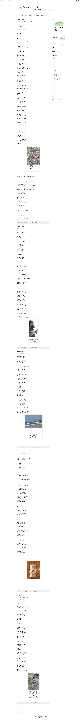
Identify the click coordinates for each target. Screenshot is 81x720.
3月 (54, 89)
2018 (53, 61)
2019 (53, 59)
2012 (53, 69)
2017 (53, 62)
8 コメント (29, 222)
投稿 (54, 97)
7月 (54, 83)
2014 (53, 66)
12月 (54, 70)
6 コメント (29, 591)
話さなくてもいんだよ (23, 354)
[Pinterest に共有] (36, 222)
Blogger (42, 717)
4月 (54, 87)
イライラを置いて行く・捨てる (26, 21)
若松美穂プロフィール (55, 49)
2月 (54, 90)
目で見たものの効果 (22, 597)
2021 (53, 57)
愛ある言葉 (20, 228)
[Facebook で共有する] (35, 222)
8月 (54, 82)
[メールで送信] (32, 222)
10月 (54, 73)
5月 (54, 86)
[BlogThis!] (33, 222)
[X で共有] (34, 222)
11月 (54, 71)
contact (22, 213)
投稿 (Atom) (20, 708)
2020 (53, 58)
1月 (54, 91)
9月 (54, 81)
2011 (53, 93)
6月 (54, 85)
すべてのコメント (56, 99)
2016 (53, 63)
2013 (53, 67)
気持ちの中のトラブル (23, 453)
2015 (53, 65)
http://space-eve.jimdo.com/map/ (22, 202)
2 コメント (29, 347)
